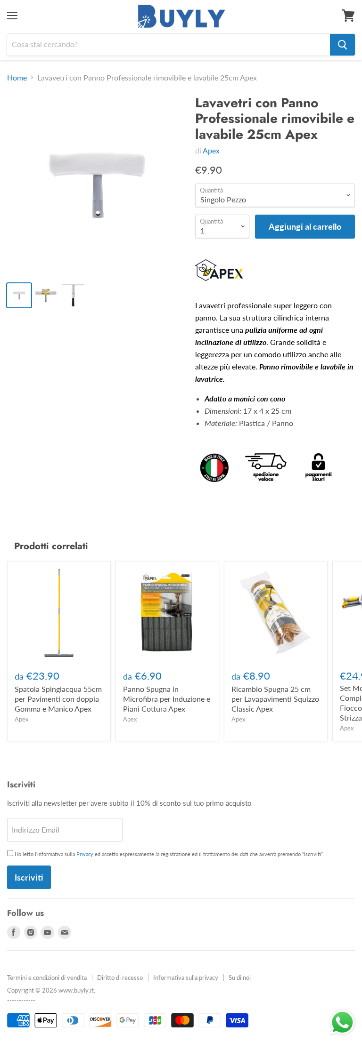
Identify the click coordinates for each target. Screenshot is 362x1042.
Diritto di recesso (120, 977)
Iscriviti (29, 877)
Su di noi (240, 977)
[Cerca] (342, 45)
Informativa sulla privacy (185, 977)
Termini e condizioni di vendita (47, 977)
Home (17, 77)
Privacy (84, 854)
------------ (21, 1000)
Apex (211, 150)
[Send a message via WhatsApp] (342, 1022)
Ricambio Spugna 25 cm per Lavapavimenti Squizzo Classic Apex (275, 698)
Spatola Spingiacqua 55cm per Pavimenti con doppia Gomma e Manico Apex (58, 698)
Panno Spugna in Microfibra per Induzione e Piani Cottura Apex (166, 698)
